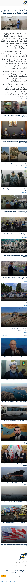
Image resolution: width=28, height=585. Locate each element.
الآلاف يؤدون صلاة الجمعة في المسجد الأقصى (18, 303)
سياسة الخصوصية (4, 581)
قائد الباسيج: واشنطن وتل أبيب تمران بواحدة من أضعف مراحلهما (14, 380)
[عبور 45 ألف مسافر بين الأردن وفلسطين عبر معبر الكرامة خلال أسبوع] (14, 202)
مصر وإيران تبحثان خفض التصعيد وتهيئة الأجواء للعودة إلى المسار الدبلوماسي (14, 464)
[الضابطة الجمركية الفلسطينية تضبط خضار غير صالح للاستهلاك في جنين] (14, 178)
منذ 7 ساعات (24, 119)
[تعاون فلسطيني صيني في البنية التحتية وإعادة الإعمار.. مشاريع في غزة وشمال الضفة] (14, 130)
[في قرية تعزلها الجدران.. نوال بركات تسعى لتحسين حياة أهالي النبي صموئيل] (14, 107)
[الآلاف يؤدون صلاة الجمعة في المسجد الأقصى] (14, 292)
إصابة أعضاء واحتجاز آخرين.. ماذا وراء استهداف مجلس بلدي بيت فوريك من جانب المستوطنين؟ (14, 164)
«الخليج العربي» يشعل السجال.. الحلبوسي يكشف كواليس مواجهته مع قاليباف (14, 442)
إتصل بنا (10, 581)
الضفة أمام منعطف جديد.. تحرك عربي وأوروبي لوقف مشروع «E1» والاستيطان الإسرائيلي (15, 278)
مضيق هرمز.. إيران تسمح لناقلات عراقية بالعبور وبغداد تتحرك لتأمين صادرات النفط (14, 402)
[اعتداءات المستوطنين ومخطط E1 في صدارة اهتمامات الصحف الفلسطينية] (14, 246)
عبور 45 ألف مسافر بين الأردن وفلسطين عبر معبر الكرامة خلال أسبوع (15, 212)
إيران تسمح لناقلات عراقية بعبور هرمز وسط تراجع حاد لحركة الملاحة (14, 501)
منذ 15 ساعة (24, 237)
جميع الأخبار (5, 335)
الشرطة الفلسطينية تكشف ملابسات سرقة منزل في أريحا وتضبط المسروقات (15, 234)
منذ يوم (25, 281)
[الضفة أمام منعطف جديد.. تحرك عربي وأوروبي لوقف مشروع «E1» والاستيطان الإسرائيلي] (14, 268)
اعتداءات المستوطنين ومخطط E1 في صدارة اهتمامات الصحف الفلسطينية (15, 256)
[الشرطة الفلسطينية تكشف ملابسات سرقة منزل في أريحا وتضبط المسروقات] (14, 224)
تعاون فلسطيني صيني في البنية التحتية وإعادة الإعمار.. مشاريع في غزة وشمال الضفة (15, 142)
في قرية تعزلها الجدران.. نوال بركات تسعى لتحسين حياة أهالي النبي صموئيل (15, 116)
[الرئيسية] (24, 3)
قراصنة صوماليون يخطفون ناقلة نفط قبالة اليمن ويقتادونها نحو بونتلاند (15, 483)
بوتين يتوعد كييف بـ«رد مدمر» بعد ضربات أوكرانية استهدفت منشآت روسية (15, 357)
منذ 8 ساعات (24, 167)
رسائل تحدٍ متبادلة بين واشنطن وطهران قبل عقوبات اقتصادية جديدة (15, 523)
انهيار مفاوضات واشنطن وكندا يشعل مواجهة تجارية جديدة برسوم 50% (14, 545)
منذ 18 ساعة (24, 259)
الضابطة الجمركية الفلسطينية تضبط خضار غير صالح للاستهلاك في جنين (15, 189)
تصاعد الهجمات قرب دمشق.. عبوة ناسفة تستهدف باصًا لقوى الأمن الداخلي (14, 421)
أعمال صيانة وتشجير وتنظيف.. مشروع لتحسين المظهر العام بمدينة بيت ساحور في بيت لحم (15, 329)
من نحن (15, 581)
